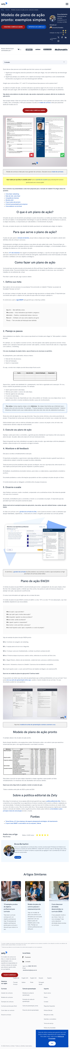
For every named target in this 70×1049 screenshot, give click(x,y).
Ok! (52, 1043)
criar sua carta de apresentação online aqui (18, 680)
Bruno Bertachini (62, 14)
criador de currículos (57, 172)
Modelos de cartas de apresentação (28, 994)
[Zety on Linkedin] (23, 962)
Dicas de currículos (6, 1014)
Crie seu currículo (35, 542)
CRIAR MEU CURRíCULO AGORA (13, 27)
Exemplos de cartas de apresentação (28, 1000)
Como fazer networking (12, 194)
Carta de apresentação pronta (30, 1006)
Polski (31, 982)
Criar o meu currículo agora (35, 110)
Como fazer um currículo (7, 1010)
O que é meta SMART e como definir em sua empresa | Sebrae (23, 823)
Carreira (7, 10)
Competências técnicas (12, 198)
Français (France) (15, 983)
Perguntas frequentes (49, 1006)
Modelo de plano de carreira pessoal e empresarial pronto (34, 906)
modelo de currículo (45, 102)
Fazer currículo (10, 975)
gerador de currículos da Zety (28, 511)
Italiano (24, 982)
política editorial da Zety (53, 801)
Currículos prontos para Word (9, 1006)
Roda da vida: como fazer (13, 196)
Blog (2, 10)
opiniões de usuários (42, 180)
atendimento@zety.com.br (30, 970)
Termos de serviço (48, 1023)
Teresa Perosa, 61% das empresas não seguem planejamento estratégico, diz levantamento (31, 821)
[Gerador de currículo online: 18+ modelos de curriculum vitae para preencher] (4, 5)
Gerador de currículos (7, 993)
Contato (46, 1001)
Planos (45, 997)
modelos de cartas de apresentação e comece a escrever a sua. (38, 724)
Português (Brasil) (41, 983)
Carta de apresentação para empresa (16, 204)
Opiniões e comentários (50, 1019)
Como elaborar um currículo (14, 206)
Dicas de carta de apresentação (31, 1010)
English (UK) (25, 978)
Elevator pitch (9, 200)
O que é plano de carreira (13, 202)
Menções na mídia (48, 1014)
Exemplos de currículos (7, 1001)
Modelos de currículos (7, 997)
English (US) (33, 978)
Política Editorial (48, 1010)
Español (49, 978)
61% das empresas (14, 253)
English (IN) (16, 978)
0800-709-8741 (32, 966)
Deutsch (41, 978)
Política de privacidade (49, 1027)
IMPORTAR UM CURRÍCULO (36, 27)
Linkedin (18, 857)
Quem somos (47, 993)
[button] (67, 4)
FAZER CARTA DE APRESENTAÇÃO (35, 702)
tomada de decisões (23, 238)
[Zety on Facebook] (23, 957)
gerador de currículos (20, 572)
